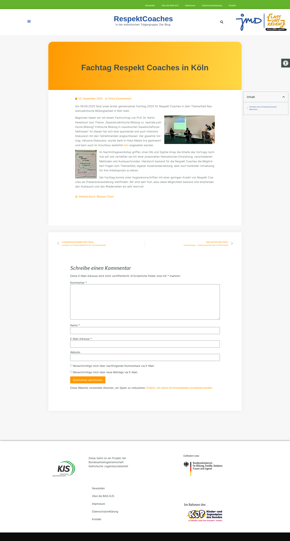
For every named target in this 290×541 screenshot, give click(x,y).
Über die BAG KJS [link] (170, 5)
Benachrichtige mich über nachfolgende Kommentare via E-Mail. (113, 365)
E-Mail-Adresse (81, 338)
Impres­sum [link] (190, 5)
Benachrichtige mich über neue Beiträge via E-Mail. (105, 372)
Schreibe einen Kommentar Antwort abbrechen (263, 108)
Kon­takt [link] (232, 5)
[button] (29, 21)
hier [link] (126, 145)
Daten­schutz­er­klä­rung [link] (212, 5)
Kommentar (78, 282)
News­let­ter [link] (150, 5)
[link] (285, 63)
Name (75, 325)
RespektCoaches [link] (143, 19)
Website (75, 352)
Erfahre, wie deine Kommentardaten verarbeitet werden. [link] (180, 387)
